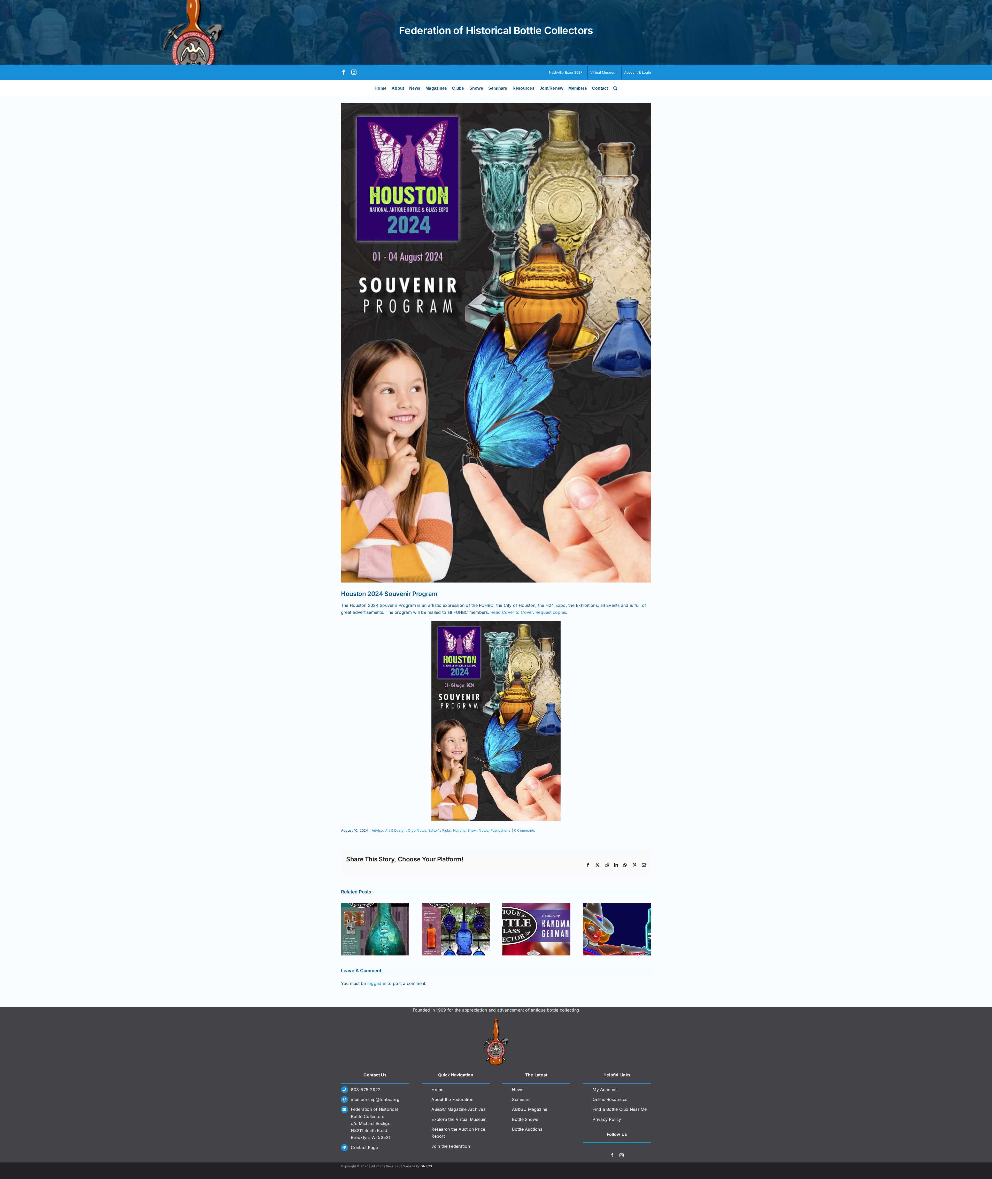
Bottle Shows (525, 1119)
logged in (376, 983)
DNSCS (426, 1166)
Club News (417, 830)
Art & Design (395, 830)
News (483, 830)
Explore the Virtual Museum (458, 1119)
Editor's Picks (440, 830)
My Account (604, 1089)
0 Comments (524, 830)
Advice (377, 830)
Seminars (521, 1099)
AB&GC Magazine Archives (458, 1109)
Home (437, 1089)
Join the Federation (450, 1146)
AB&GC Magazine (529, 1109)
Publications (500, 830)
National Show (465, 830)
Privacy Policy (607, 1119)
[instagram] (354, 72)
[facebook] (343, 72)
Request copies (551, 612)
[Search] (615, 88)
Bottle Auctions (527, 1129)
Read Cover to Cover (512, 612)
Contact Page (364, 1147)
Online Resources (610, 1099)
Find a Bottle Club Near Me (620, 1109)
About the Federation (452, 1099)
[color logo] (496, 1020)
